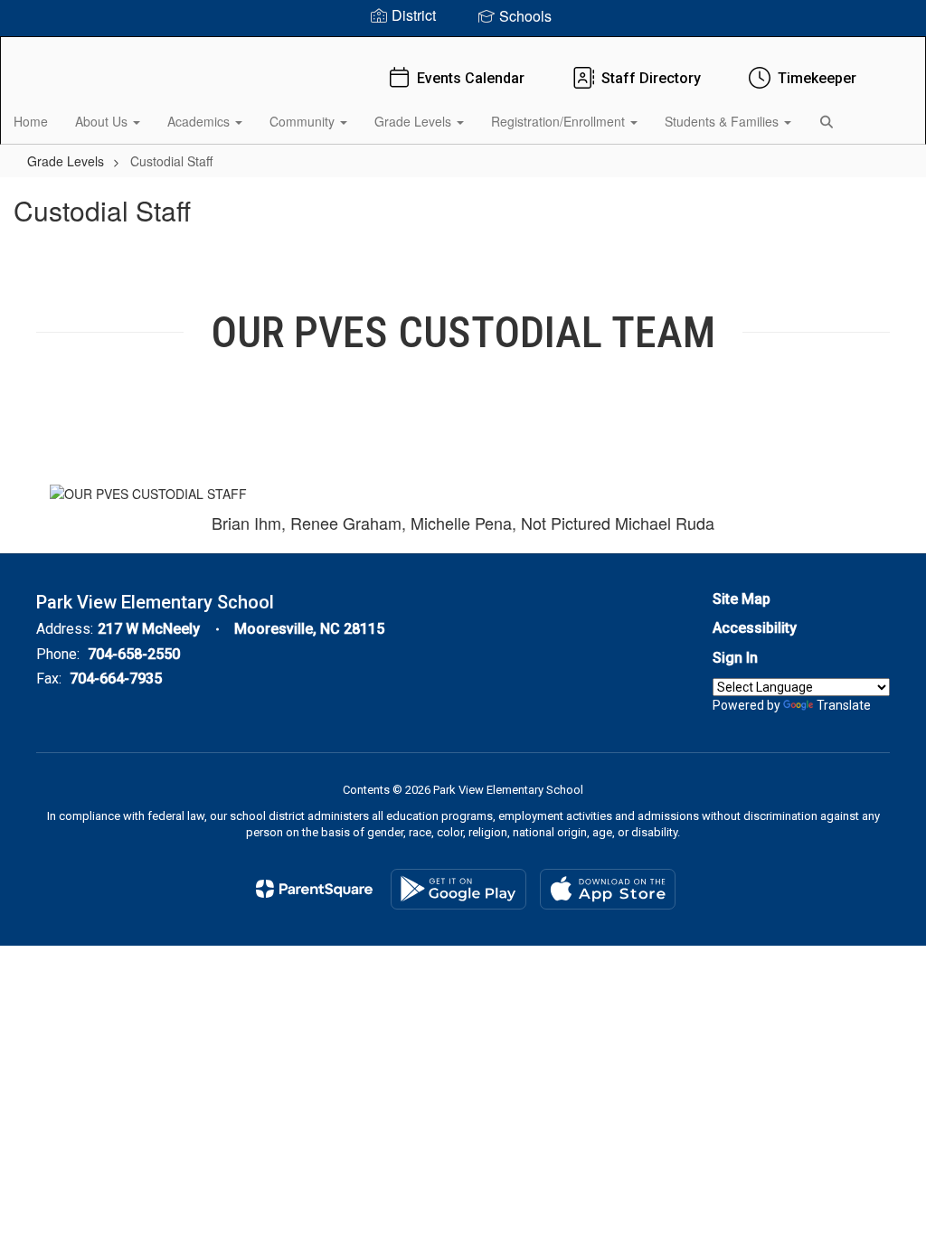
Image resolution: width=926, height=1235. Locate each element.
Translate (844, 705)
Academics (200, 121)
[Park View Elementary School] (463, 48)
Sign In (735, 657)
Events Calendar (470, 78)
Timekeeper (817, 78)
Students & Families (723, 121)
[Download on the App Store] (608, 889)
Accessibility (755, 627)
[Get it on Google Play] (458, 889)
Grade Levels (414, 121)
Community (303, 121)
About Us (103, 121)
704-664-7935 (116, 678)
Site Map (741, 599)
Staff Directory (651, 78)
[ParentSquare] (314, 888)
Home (31, 121)
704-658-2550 (134, 654)
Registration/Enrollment (559, 121)
